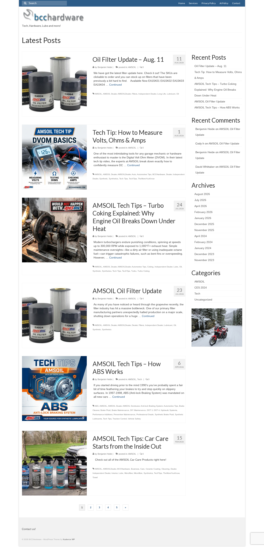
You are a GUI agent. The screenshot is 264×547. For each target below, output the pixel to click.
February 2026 (203, 212)
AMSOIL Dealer (110, 94)
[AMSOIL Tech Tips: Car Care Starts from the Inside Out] (54, 463)
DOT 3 (150, 410)
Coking (150, 267)
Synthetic (103, 179)
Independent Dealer (147, 94)
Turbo (133, 271)
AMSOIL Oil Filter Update (209, 101)
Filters (134, 94)
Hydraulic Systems (169, 410)
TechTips (133, 179)
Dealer (169, 174)
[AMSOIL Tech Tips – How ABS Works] (54, 388)
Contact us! (29, 529)
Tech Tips (123, 179)
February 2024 (203, 242)
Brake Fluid (105, 410)
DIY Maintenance (138, 410)
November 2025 (204, 230)
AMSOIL (132, 67)
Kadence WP (69, 539)
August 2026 (202, 194)
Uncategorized (203, 299)
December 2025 (204, 224)
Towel (95, 477)
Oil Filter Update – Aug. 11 (210, 66)
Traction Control (120, 419)
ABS (97, 406)
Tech (139, 379)
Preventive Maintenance (124, 414)
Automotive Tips (144, 174)
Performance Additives (102, 414)
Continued (115, 84)
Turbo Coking (144, 271)
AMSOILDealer (124, 94)
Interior (115, 473)
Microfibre (138, 473)
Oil (177, 94)
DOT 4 (157, 410)
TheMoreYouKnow (146, 179)
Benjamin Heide (105, 67)
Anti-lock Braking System (152, 406)
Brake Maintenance (120, 410)
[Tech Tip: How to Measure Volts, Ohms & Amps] (54, 156)
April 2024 (200, 236)
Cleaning (165, 469)
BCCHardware (158, 174)
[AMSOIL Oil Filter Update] (54, 315)
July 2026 (200, 200)
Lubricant (171, 94)
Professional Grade (145, 414)
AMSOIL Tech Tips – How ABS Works (217, 107)
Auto (134, 174)
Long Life (161, 94)
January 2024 (202, 248)
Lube (176, 267)
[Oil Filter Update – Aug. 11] (54, 83)
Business (135, 469)
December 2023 (204, 254)
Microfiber (128, 473)
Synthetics (113, 179)
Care (142, 469)
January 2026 (202, 218)
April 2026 (200, 206)
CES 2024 (200, 287)
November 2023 (204, 260)
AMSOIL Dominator (131, 406)
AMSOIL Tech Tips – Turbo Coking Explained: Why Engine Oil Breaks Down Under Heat (215, 89)
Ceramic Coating (153, 469)
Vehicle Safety (134, 419)
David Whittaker (205, 166)
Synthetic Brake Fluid (164, 414)
